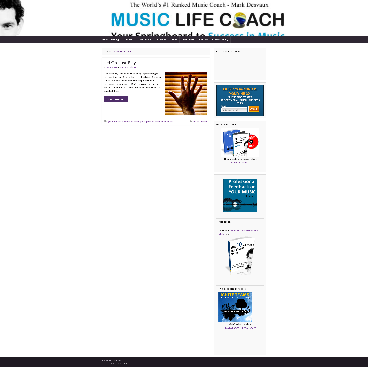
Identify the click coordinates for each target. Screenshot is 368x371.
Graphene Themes (122, 363)
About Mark (188, 39)
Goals (122, 67)
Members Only (220, 39)
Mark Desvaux (112, 67)
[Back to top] (361, 364)
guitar (110, 121)
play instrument (153, 121)
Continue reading (116, 99)
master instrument (131, 121)
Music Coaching (110, 39)
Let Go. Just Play (120, 62)
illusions (118, 121)
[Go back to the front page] (184, 18)
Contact (203, 39)
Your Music (145, 39)
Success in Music (131, 67)
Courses (129, 39)
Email (223, 106)
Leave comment (200, 121)
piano (142, 121)
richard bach (167, 121)
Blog (174, 39)
